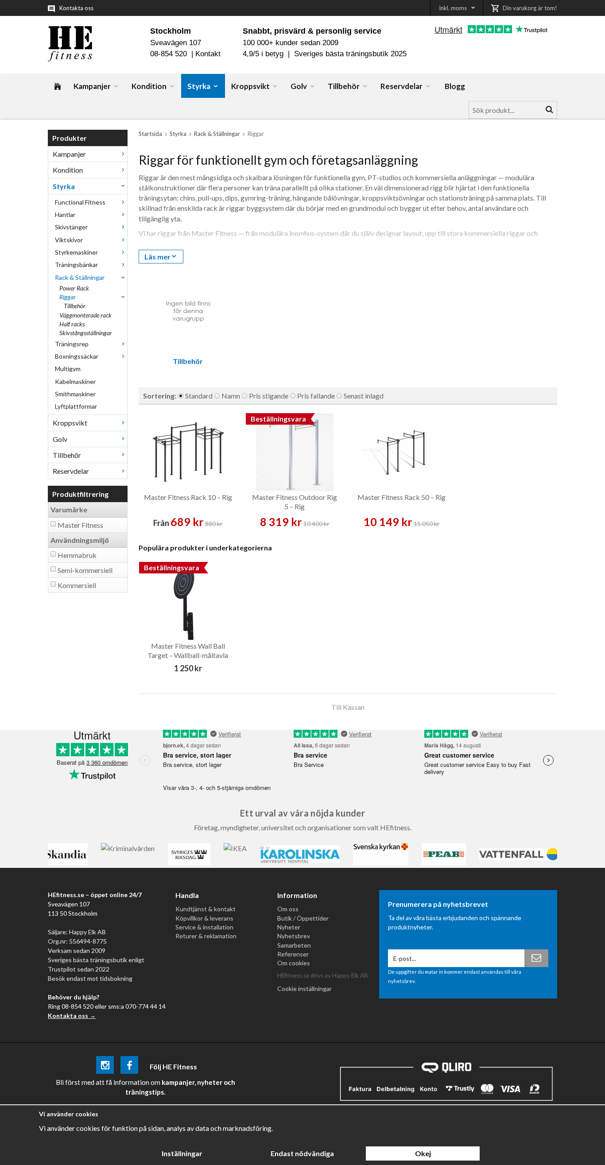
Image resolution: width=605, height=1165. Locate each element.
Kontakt (208, 54)
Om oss (288, 909)
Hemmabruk (77, 555)
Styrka (198, 86)
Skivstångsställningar (85, 333)
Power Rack (74, 288)
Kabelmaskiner (75, 381)
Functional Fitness (80, 202)
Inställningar (182, 1153)
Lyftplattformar (76, 406)
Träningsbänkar (76, 264)
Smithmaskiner (75, 394)
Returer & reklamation (206, 936)
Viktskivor (69, 240)
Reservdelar (401, 86)
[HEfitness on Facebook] (129, 1066)
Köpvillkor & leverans (204, 918)
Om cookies (293, 963)
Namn (230, 395)
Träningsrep (72, 344)
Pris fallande (316, 395)
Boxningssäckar (76, 356)
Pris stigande (268, 395)
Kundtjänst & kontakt (205, 909)
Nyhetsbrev (293, 936)
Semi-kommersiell (85, 570)
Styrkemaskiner (76, 252)
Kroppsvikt (250, 86)
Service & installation (204, 927)
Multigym (68, 368)
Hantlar (65, 214)
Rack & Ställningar (80, 277)
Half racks (72, 324)
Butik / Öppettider (303, 918)
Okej (423, 1153)
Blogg (455, 86)
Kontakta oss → (72, 1015)
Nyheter (288, 927)
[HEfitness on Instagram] (105, 1066)
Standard (199, 395)
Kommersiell (77, 585)
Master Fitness (80, 525)
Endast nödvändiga (302, 1153)
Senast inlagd (364, 395)
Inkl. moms (453, 8)
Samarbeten (294, 945)
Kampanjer (92, 86)
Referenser (293, 954)
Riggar (67, 297)
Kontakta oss (76, 8)
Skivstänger (71, 227)
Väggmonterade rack (85, 315)
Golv (299, 86)
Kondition (149, 86)
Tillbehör (344, 86)
